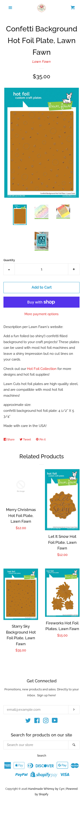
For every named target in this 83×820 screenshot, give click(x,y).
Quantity (9, 260)
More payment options (41, 314)
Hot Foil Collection (41, 369)
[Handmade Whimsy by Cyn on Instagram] (46, 721)
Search (41, 755)
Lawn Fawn (41, 62)
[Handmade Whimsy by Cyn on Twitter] (28, 721)
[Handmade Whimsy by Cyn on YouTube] (55, 721)
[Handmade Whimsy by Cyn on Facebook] (37, 721)
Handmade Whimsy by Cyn (46, 788)
